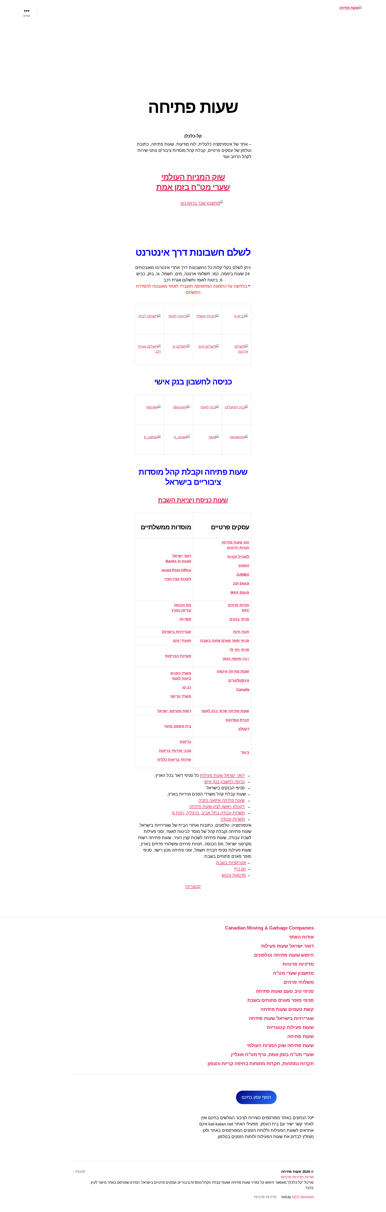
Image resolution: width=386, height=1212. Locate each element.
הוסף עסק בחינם (256, 1097)
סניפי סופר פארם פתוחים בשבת (280, 1000)
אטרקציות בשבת (231, 862)
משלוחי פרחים (298, 982)
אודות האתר (301, 937)
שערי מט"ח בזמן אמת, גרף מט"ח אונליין (272, 1054)
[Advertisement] (193, 51)
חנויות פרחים (238, 605)
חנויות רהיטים (238, 548)
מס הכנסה (182, 605)
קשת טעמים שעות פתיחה (287, 1009)
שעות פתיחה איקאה (233, 671)
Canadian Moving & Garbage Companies (269, 928)
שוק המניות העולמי (193, 177)
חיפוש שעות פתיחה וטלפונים (284, 955)
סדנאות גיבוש (234, 875)
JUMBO (242, 575)
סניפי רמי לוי (239, 650)
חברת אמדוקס (237, 720)
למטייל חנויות (238, 557)
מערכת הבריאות (178, 656)
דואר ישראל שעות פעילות (222, 775)
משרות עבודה (233, 819)
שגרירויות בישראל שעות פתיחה (281, 1018)
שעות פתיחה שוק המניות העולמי (280, 1045)
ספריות (185, 619)
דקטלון (243, 729)
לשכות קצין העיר (177, 579)
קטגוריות (193, 886)
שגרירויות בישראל (176, 632)
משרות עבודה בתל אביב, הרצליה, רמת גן (208, 812)
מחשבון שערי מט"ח (293, 973)
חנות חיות (241, 632)
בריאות (185, 742)
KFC (245, 610)
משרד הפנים (180, 673)
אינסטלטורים (238, 680)
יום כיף (240, 868)
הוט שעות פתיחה (235, 542)
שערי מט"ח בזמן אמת (193, 187)
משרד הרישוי (180, 696)
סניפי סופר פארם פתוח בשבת (224, 641)
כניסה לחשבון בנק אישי (224, 781)
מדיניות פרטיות (298, 964)
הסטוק (243, 566)
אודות (309, 1177)
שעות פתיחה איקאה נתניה (221, 800)
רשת (236, 659)
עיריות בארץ (181, 610)
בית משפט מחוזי (177, 726)
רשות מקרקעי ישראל (174, 711)
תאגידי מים (182, 641)
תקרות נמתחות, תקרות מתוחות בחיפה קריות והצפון (260, 1063)
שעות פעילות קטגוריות (290, 1027)
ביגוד (245, 752)
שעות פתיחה (300, 1036)
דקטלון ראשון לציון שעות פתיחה (217, 806)
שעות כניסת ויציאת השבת (193, 500)
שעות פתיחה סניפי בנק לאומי (225, 711)
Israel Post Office (176, 570)
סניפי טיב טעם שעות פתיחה (285, 991)
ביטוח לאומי (181, 678)
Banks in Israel (178, 561)
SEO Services (303, 1197)
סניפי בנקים (239, 619)
